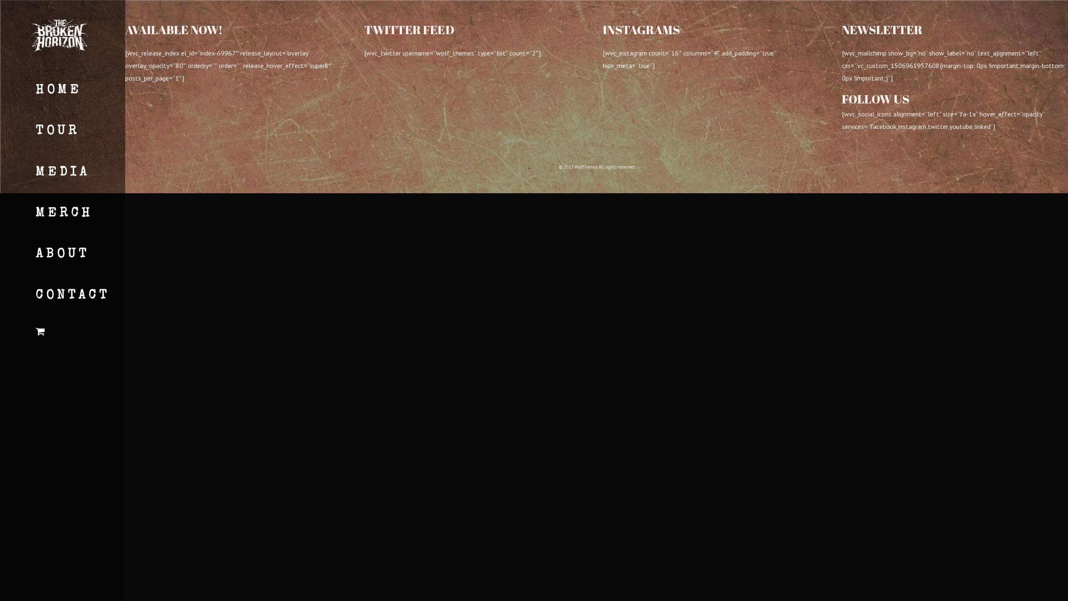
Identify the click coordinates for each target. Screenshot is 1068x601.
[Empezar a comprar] (71, 333)
